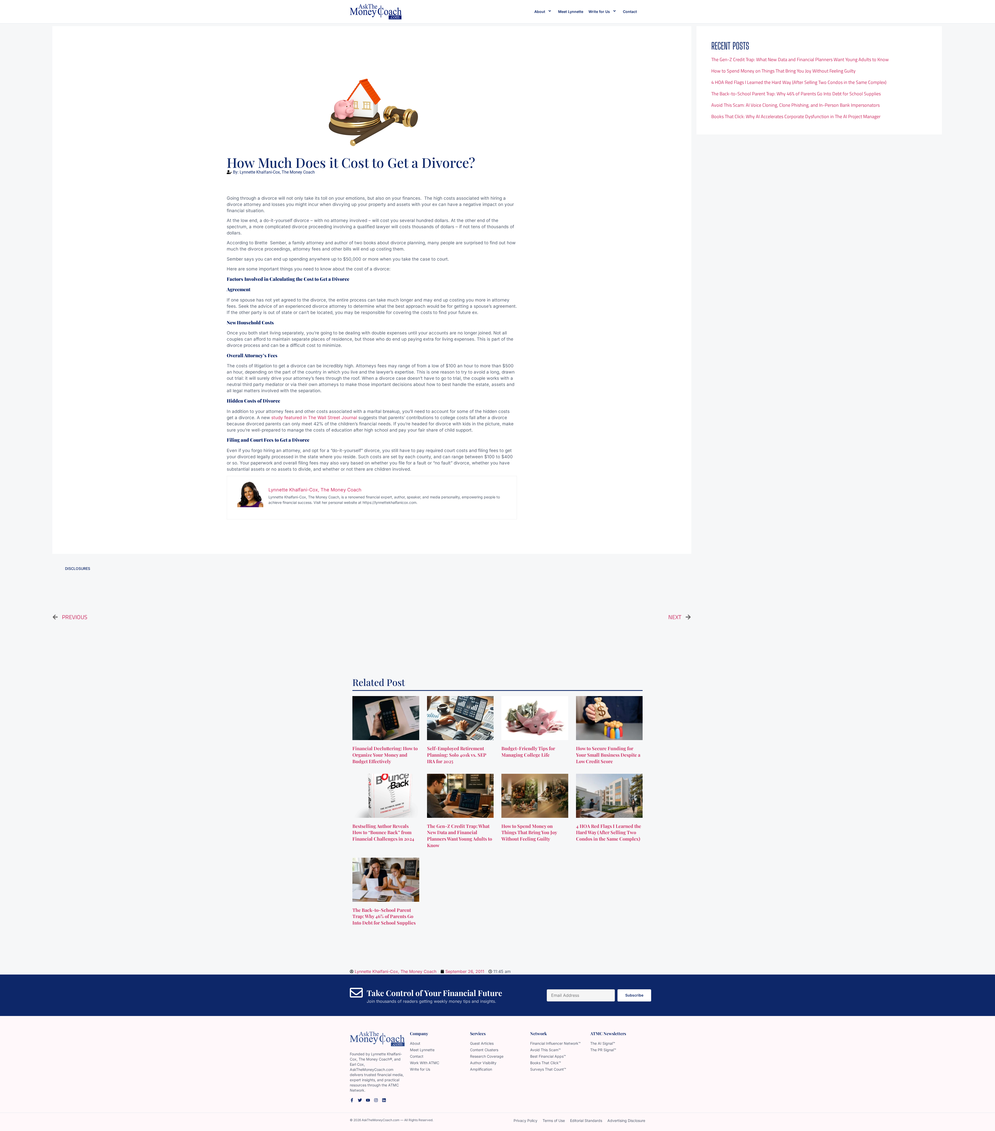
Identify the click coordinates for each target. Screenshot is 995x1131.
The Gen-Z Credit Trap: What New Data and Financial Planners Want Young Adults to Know (800, 59)
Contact (630, 11)
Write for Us (599, 11)
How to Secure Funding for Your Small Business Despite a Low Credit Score (608, 754)
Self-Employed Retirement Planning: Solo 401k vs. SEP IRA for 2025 (456, 754)
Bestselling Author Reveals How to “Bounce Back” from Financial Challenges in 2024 (383, 832)
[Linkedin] (384, 1100)
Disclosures (77, 568)
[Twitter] (360, 1100)
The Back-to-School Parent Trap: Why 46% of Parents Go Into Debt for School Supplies (796, 93)
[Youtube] (368, 1100)
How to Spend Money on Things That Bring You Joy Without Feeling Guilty (783, 71)
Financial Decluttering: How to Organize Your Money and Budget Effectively (385, 754)
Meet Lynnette (570, 11)
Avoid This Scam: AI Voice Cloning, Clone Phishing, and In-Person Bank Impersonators (795, 105)
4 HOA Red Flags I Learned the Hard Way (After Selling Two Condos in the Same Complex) (798, 82)
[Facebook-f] (352, 1100)
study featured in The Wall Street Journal (314, 417)
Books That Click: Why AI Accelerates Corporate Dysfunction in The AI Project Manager (795, 116)
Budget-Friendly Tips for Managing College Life (528, 751)
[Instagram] (376, 1100)
